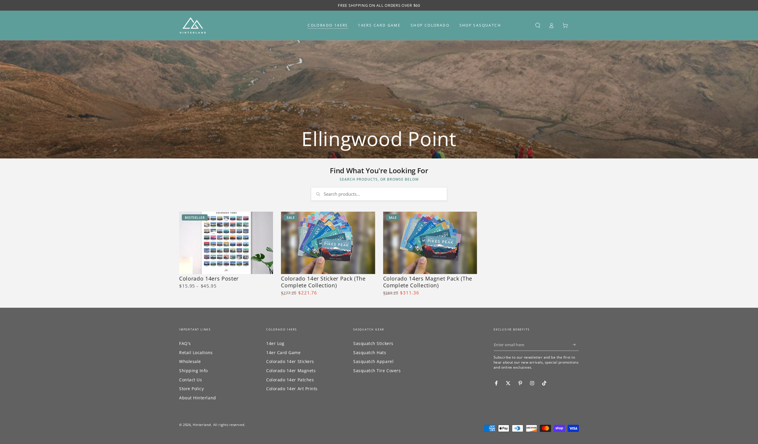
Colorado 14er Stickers (290, 361)
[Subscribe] (576, 345)
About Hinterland (197, 398)
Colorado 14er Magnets (291, 370)
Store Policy (191, 388)
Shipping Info (193, 370)
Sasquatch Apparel (373, 361)
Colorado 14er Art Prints (292, 388)
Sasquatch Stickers (373, 343)
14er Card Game (283, 352)
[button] (538, 25)
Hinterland (202, 424)
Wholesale (190, 361)
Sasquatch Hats (369, 352)
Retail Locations (196, 352)
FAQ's (185, 343)
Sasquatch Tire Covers (377, 370)
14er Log (275, 343)
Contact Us (190, 380)
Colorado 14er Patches (290, 380)
